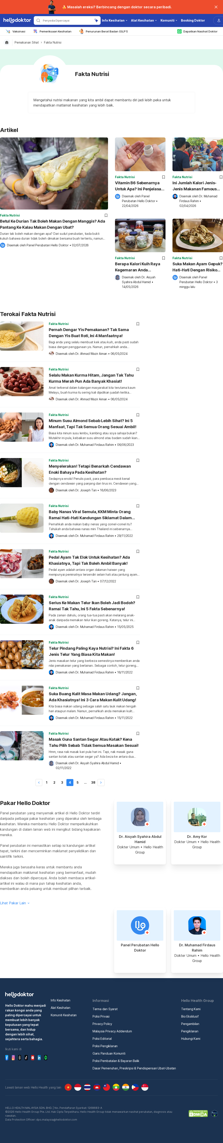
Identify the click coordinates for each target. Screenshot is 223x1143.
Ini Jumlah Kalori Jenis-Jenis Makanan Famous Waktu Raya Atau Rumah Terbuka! (195, 186)
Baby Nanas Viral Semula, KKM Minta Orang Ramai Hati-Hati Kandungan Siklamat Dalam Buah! (90, 515)
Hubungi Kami (190, 1038)
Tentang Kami (191, 1009)
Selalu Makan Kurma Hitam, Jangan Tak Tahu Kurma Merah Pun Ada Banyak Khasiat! (91, 378)
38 (93, 782)
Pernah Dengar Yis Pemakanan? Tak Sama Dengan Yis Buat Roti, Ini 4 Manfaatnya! (89, 332)
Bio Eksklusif (189, 1016)
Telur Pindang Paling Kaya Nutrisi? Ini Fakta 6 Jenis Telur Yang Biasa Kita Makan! (91, 651)
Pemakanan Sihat (27, 42)
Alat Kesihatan (60, 1007)
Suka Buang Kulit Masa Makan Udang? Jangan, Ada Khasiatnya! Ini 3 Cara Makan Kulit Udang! (93, 697)
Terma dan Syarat (105, 1009)
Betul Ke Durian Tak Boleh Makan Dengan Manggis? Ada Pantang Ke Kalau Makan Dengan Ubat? (52, 224)
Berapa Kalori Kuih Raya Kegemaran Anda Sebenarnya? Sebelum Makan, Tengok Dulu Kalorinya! (137, 267)
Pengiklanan (189, 1031)
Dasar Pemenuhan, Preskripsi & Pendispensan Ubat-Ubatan (134, 1068)
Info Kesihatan (60, 1000)
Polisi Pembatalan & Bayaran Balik (116, 1061)
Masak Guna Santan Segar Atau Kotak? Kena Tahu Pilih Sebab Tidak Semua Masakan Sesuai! (94, 742)
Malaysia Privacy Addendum (112, 1031)
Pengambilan (190, 1024)
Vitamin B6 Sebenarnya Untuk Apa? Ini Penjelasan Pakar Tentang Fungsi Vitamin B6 (139, 186)
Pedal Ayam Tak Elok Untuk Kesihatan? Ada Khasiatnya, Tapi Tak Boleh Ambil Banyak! (89, 560)
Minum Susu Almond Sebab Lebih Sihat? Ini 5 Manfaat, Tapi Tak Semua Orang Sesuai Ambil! (92, 423)
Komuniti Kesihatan (64, 1015)
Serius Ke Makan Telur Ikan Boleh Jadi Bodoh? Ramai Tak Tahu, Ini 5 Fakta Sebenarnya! (92, 605)
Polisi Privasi (101, 1016)
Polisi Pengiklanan (105, 1046)
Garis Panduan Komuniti (109, 1053)
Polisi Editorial (102, 1038)
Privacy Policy (102, 1024)
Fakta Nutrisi (52, 42)
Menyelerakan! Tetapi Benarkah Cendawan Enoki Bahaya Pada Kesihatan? (90, 469)
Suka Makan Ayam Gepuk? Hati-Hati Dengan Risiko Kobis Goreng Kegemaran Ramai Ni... (197, 267)
